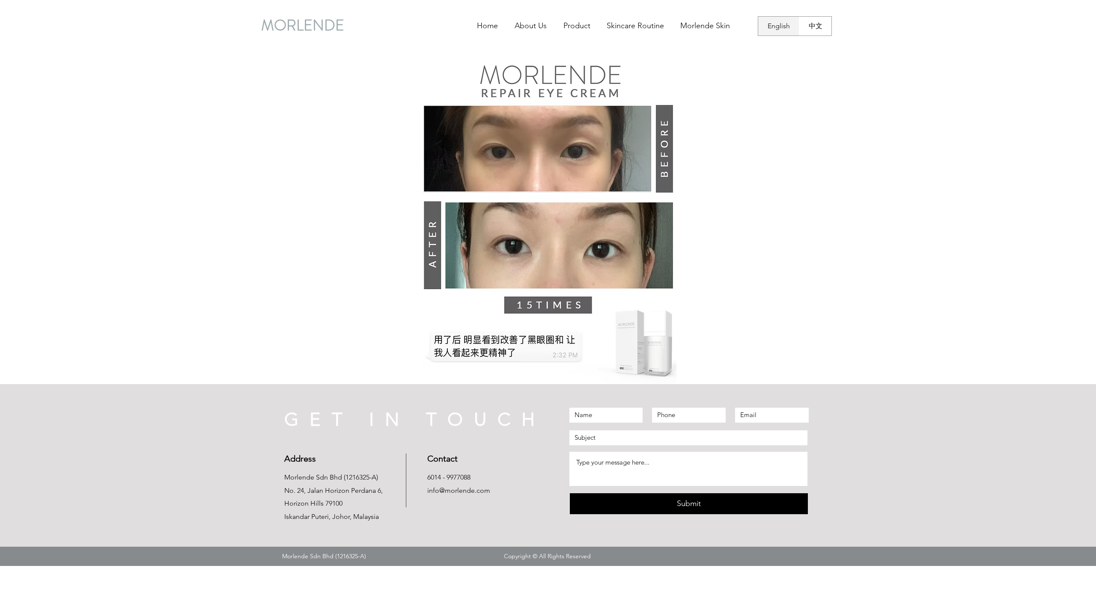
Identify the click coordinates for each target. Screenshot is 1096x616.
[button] (548, 219)
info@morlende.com (458, 490)
